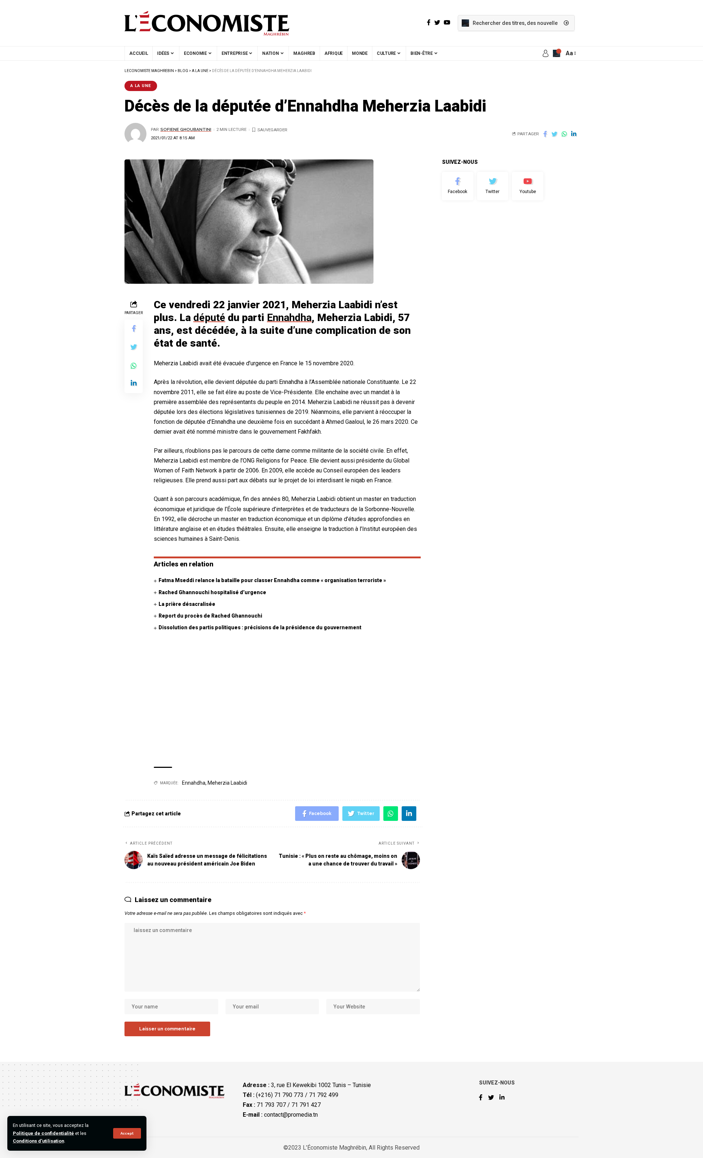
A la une (140, 85)
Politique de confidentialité (43, 1133)
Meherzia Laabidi (227, 783)
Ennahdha (289, 318)
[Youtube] (527, 186)
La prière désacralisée (187, 604)
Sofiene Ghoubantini (185, 129)
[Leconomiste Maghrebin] (206, 23)
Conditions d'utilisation (38, 1141)
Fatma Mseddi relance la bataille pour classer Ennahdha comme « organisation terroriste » (272, 580)
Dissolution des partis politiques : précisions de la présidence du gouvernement (260, 627)
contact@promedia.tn (291, 1114)
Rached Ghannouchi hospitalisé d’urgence (212, 592)
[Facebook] (457, 186)
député (209, 318)
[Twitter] (492, 186)
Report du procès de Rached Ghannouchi (210, 616)
